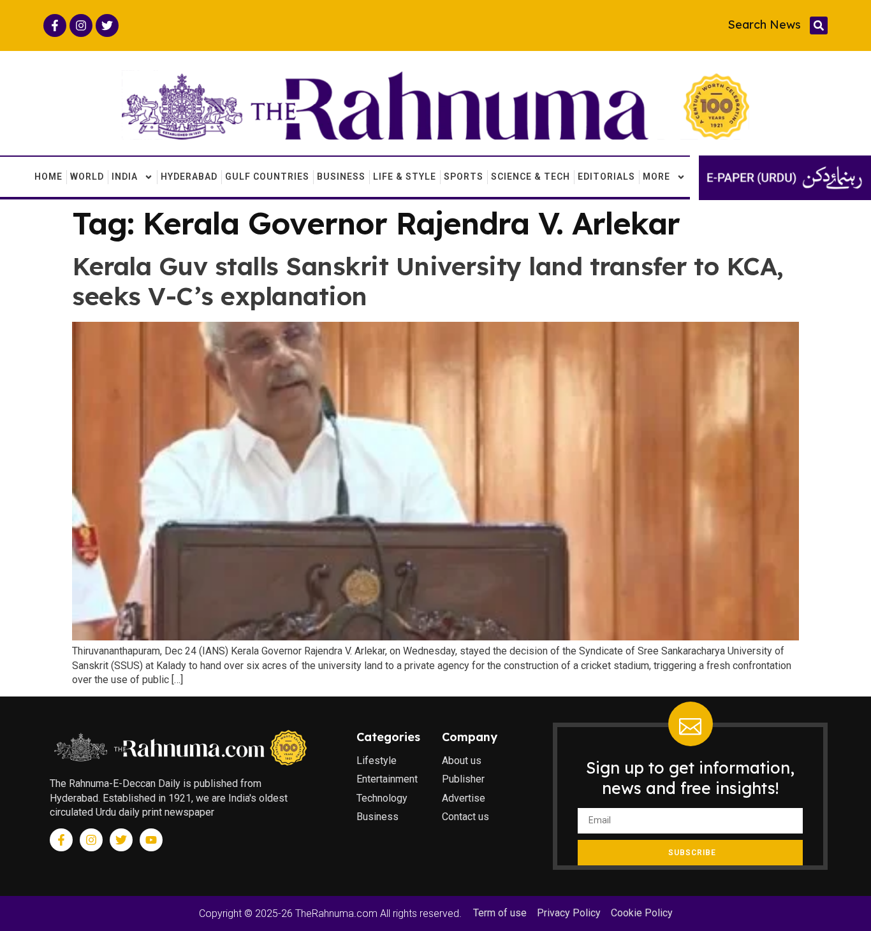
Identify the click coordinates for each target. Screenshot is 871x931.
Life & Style (404, 176)
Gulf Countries (267, 176)
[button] (819, 25)
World (87, 176)
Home (48, 176)
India (125, 176)
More (656, 176)
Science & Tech (530, 176)
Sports (463, 176)
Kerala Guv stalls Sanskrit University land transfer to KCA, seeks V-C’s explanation (428, 281)
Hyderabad (189, 176)
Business (341, 176)
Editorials (606, 176)
